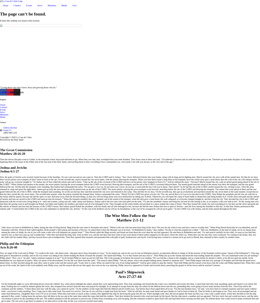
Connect (17, 5)
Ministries (52, 5)
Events (29, 5)
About (5, 5)
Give (74, 5)
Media (64, 5)
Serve (39, 5)
